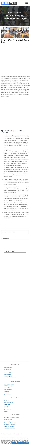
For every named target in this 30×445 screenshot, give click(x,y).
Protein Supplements (8, 402)
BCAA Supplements (8, 419)
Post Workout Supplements (10, 422)
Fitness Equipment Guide (14, 433)
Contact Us (15, 434)
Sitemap (19, 434)
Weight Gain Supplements (9, 426)
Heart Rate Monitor (8, 389)
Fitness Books (7, 378)
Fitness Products (7, 374)
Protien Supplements (14, 417)
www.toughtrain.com (4, 434)
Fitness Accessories (8, 371)
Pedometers (6, 393)
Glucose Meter (7, 387)
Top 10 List (6, 400)
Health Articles (14, 378)
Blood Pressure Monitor (9, 384)
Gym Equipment (7, 369)
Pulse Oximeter (7, 394)
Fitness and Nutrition (8, 372)
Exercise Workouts (8, 376)
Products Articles (7, 409)
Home (10, 12)
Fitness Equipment (8, 367)
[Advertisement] (15, 60)
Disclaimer (11, 434)
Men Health (6, 406)
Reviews (6, 411)
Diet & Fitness (17, 12)
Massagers (6, 391)
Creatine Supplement (8, 421)
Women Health (7, 404)
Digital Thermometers (8, 385)
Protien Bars (6, 417)
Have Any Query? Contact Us (20, 442)
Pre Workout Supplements (9, 424)
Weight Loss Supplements (9, 428)
